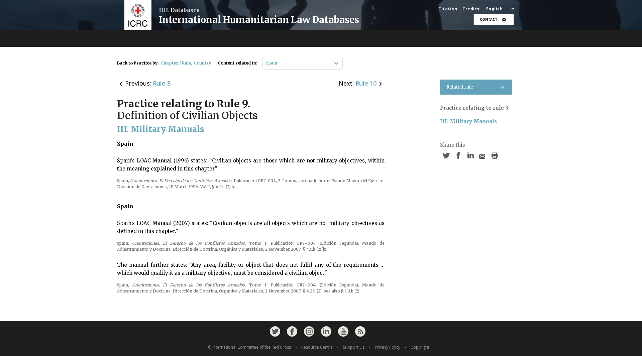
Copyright (420, 347)
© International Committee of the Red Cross (249, 347)
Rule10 (366, 83)
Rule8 (162, 83)
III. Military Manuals (468, 121)
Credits (470, 9)
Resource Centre (317, 347)
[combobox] (266, 63)
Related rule (459, 87)
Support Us (353, 347)
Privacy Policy (387, 347)
